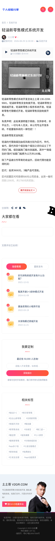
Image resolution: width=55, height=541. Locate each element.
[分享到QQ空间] (12, 208)
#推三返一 (40, 429)
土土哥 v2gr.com (15, 484)
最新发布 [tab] (38, 266)
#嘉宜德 (12, 435)
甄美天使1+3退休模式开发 (31, 291)
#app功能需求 (30, 457)
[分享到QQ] (20, 208)
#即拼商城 (13, 452)
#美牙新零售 (27, 413)
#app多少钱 (14, 446)
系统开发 (13, 22)
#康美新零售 (14, 441)
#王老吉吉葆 (14, 457)
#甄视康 (27, 424)
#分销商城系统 (30, 441)
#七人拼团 (38, 435)
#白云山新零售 (15, 418)
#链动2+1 (13, 413)
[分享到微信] (24, 208)
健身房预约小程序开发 (29, 306)
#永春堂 (27, 429)
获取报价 (27, 373)
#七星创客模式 (30, 446)
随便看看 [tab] (16, 266)
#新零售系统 (14, 429)
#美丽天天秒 (14, 424)
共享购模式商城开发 (28, 321)
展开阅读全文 (26, 190)
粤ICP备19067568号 (31, 534)
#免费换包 (26, 452)
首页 (4, 22)
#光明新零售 (31, 418)
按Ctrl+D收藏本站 (15, 504)
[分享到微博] (16, 208)
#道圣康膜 (25, 435)
